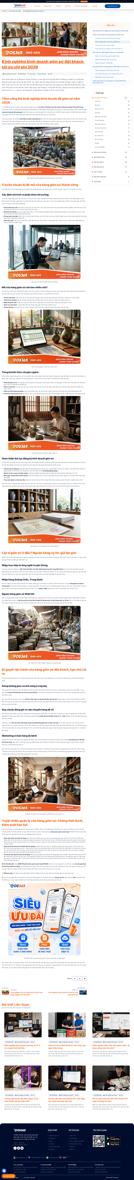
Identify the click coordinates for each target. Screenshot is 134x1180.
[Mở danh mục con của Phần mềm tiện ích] (129, 167)
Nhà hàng (52, 1138)
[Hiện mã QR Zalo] (4, 1171)
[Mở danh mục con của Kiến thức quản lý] (129, 162)
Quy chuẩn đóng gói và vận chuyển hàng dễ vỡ (109, 74)
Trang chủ (37, 6)
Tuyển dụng (73, 1138)
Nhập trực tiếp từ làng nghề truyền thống (107, 56)
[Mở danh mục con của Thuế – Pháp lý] (129, 172)
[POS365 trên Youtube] (22, 1148)
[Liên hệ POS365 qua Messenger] (18, 1148)
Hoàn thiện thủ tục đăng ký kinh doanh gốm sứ (109, 48)
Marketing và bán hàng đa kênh (104, 77)
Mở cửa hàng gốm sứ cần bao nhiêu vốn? (107, 42)
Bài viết (67, 6)
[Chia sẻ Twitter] (85, 978)
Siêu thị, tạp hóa (54, 1135)
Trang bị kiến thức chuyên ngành (104, 45)
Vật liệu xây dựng (54, 1146)
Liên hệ (94, 6)
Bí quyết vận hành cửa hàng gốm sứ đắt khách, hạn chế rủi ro (111, 66)
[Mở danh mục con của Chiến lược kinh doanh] (129, 152)
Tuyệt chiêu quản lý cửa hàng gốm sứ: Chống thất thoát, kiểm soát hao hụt (109, 82)
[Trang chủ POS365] (19, 5)
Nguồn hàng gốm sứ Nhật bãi (104, 63)
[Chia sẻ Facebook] (75, 978)
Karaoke (51, 1144)
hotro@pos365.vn (22, 1145)
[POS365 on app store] (113, 1143)
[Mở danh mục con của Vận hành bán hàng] (129, 157)
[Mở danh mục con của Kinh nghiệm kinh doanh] (129, 98)
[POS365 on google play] (113, 1138)
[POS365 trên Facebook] (15, 1148)
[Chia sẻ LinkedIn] (80, 978)
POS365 (21, 1177)
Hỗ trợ (72, 1149)
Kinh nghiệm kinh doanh (15, 11)
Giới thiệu (73, 1135)
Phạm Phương (42, 74)
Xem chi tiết (84, 1)
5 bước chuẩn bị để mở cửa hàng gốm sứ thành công (108, 34)
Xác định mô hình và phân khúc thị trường (107, 38)
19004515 (21, 1143)
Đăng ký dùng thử (112, 6)
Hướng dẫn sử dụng (76, 1144)
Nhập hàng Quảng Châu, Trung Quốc (106, 59)
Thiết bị (58, 6)
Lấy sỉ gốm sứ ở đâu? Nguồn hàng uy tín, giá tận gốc (108, 52)
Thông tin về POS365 (81, 6)
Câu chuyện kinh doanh (77, 1141)
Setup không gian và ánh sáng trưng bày (107, 70)
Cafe (50, 1141)
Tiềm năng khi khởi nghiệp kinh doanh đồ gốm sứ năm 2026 (110, 31)
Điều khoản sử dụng (112, 1177)
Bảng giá (52, 1149)
